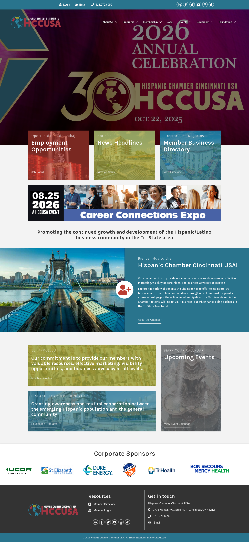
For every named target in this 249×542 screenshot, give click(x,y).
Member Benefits (41, 378)
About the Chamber (149, 319)
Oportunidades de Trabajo (54, 136)
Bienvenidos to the (155, 258)
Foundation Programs (44, 423)
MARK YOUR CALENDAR (184, 350)
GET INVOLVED (43, 350)
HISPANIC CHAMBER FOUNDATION (60, 396)
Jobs (169, 22)
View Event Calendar (177, 423)
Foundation (225, 22)
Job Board (37, 172)
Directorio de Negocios (183, 136)
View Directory (172, 172)
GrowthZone (160, 537)
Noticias (104, 136)
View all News (106, 172)
